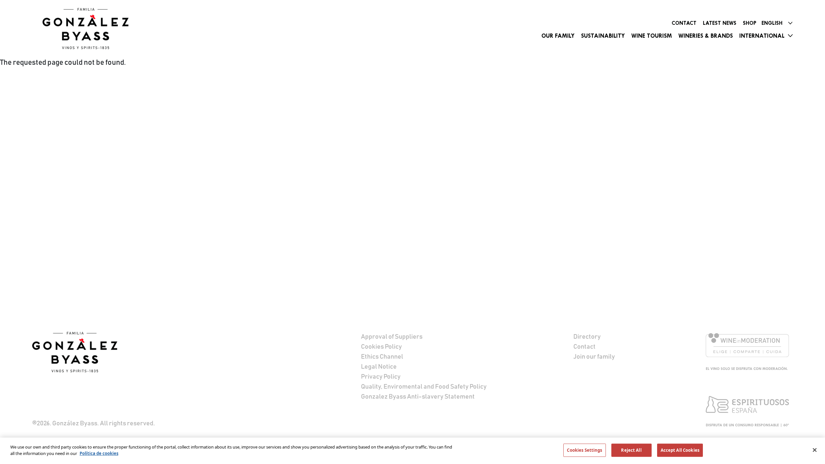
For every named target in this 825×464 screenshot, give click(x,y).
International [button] (761, 35)
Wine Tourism (651, 35)
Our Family (558, 35)
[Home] (88, 28)
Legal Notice (379, 366)
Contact (684, 23)
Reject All (631, 450)
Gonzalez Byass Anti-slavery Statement (418, 396)
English (772, 23)
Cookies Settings (584, 450)
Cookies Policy (381, 346)
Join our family (594, 356)
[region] (412, 451)
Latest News (719, 23)
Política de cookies (99, 453)
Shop (749, 23)
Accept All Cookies (680, 450)
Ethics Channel (382, 356)
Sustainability (603, 35)
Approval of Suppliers (391, 337)
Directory (587, 337)
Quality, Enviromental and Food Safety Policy (424, 386)
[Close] (815, 450)
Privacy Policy (381, 376)
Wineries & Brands (705, 35)
